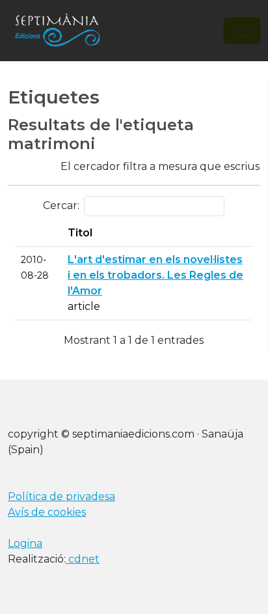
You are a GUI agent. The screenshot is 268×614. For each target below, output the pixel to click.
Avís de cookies (47, 512)
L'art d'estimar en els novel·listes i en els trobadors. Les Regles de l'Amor (155, 275)
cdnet (83, 559)
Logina (25, 543)
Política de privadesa (61, 496)
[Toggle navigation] (242, 31)
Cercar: (61, 205)
